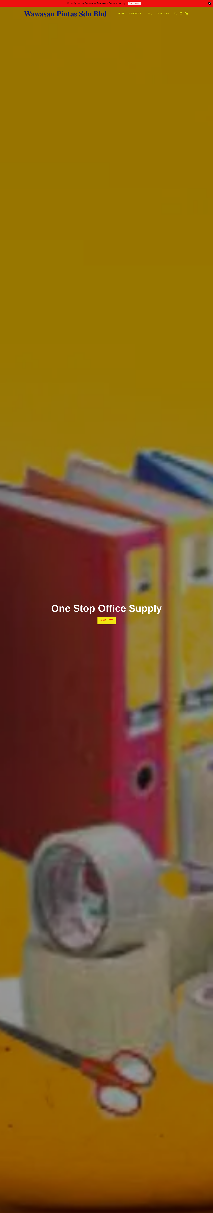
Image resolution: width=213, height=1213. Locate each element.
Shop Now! (134, 3)
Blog (150, 13)
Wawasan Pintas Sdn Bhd (65, 13)
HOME (121, 13)
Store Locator (163, 13)
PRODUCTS (135, 13)
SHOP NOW (106, 613)
